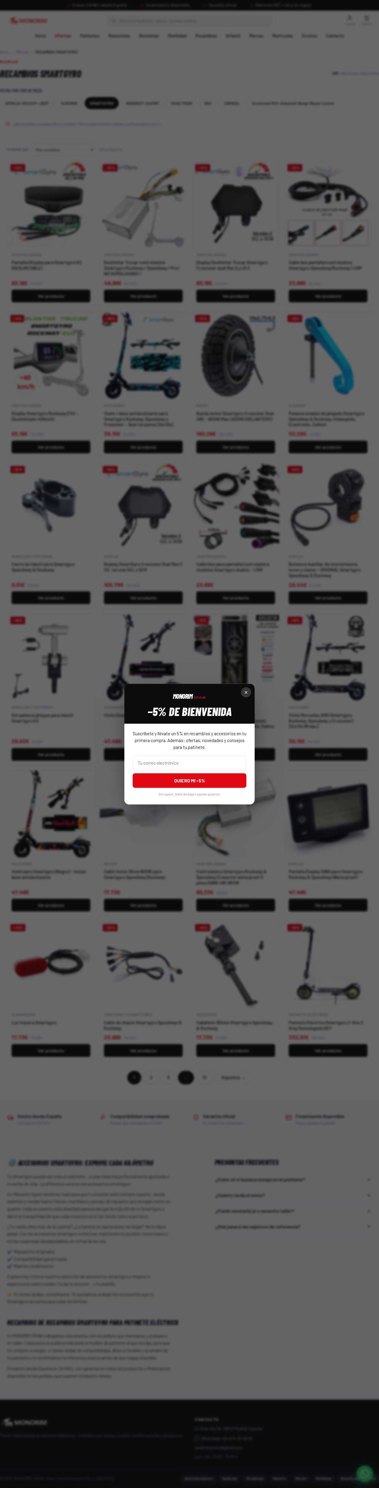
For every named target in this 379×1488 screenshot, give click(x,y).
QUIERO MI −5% (189, 780)
